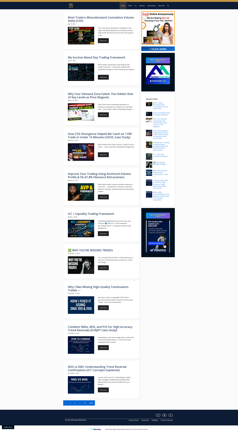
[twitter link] (164, 415)
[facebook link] (170, 415)
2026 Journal (152, 6)
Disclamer (145, 420)
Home (123, 6)
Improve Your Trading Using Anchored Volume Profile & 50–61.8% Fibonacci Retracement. (99, 175)
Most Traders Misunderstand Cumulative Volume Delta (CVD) (101, 19)
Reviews (142, 6)
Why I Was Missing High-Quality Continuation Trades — (98, 288)
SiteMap (155, 420)
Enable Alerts (8, 427)
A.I (135, 6)
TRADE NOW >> (158, 81)
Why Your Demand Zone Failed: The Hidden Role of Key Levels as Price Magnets (100, 95)
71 (85, 403)
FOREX (130, 6)
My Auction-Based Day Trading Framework (96, 57)
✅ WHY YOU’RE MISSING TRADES (90, 250)
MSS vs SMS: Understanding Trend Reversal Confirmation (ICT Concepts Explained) (97, 368)
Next (91, 403)
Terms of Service (167, 420)
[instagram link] (158, 415)
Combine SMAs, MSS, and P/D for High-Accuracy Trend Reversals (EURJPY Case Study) (100, 328)
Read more (103, 41)
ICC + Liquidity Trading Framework (91, 214)
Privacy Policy (134, 420)
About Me (161, 6)
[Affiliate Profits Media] (71, 5)
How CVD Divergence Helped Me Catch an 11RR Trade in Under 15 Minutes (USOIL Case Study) (100, 135)
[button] (168, 5)
